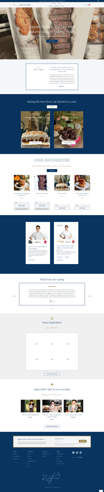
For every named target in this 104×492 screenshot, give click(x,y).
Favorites (29, 456)
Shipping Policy (60, 454)
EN (100, 490)
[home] (22, 5)
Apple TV (67, 257)
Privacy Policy (59, 461)
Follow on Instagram (52, 374)
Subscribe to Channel (52, 426)
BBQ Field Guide (16, 456)
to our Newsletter (62, 443)
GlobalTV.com (32, 260)
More (29, 466)
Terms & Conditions (60, 463)
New (62, 6)
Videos (59, 3)
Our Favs (57, 6)
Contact (58, 458)
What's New (30, 458)
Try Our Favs (35, 143)
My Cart (43, 456)
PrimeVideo (59, 257)
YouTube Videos (16, 458)
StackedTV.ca (60, 260)
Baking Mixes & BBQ (32, 461)
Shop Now (52, 41)
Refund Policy (59, 456)
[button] (51, 6)
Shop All (51, 6)
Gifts (28, 463)
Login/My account (45, 454)
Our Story (54, 3)
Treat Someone (69, 143)
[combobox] (101, 491)
